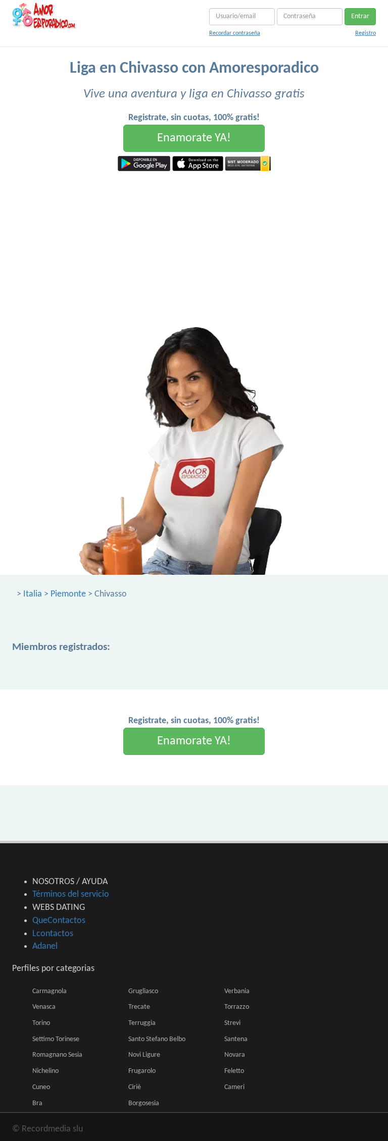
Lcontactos (52, 934)
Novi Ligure (144, 1055)
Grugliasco (143, 991)
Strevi (232, 1023)
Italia (32, 594)
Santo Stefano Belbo (156, 1039)
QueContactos (58, 921)
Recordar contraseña (234, 33)
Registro (365, 33)
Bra (37, 1103)
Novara (234, 1055)
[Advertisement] (194, 246)
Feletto (234, 1071)
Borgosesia (143, 1103)
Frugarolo (142, 1071)
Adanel (45, 946)
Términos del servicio (70, 894)
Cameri (234, 1087)
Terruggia (142, 1023)
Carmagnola (49, 991)
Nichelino (45, 1071)
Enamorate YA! (194, 138)
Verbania (237, 991)
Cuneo (41, 1087)
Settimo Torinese (55, 1039)
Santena (236, 1039)
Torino (41, 1023)
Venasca (44, 1007)
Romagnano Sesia (57, 1055)
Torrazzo (236, 1007)
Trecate (139, 1007)
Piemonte (68, 594)
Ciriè (134, 1087)
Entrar (360, 16)
